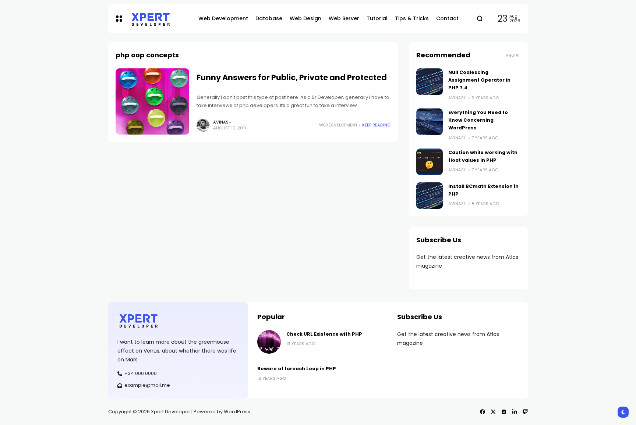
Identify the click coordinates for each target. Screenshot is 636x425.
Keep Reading (376, 125)
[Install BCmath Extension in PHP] (429, 195)
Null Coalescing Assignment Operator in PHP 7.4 (479, 80)
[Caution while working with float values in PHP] (429, 162)
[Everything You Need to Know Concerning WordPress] (429, 121)
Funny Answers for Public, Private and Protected (292, 77)
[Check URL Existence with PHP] (269, 342)
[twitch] (525, 411)
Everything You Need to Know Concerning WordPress (478, 120)
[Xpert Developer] (158, 18)
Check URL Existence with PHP (324, 334)
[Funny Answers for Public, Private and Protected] (152, 101)
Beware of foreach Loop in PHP (296, 368)
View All (513, 55)
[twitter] (493, 411)
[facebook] (482, 411)
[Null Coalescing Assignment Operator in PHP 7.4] (429, 81)
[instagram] (503, 411)
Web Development (338, 125)
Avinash (222, 122)
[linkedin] (514, 411)
